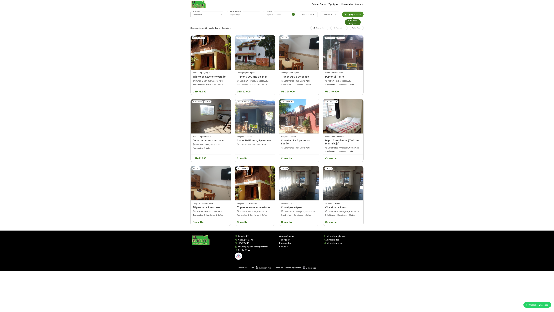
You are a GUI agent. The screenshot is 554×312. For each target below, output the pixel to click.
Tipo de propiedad (235, 11)
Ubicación (269, 11)
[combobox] (243, 14)
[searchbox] (244, 15)
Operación (196, 11)
